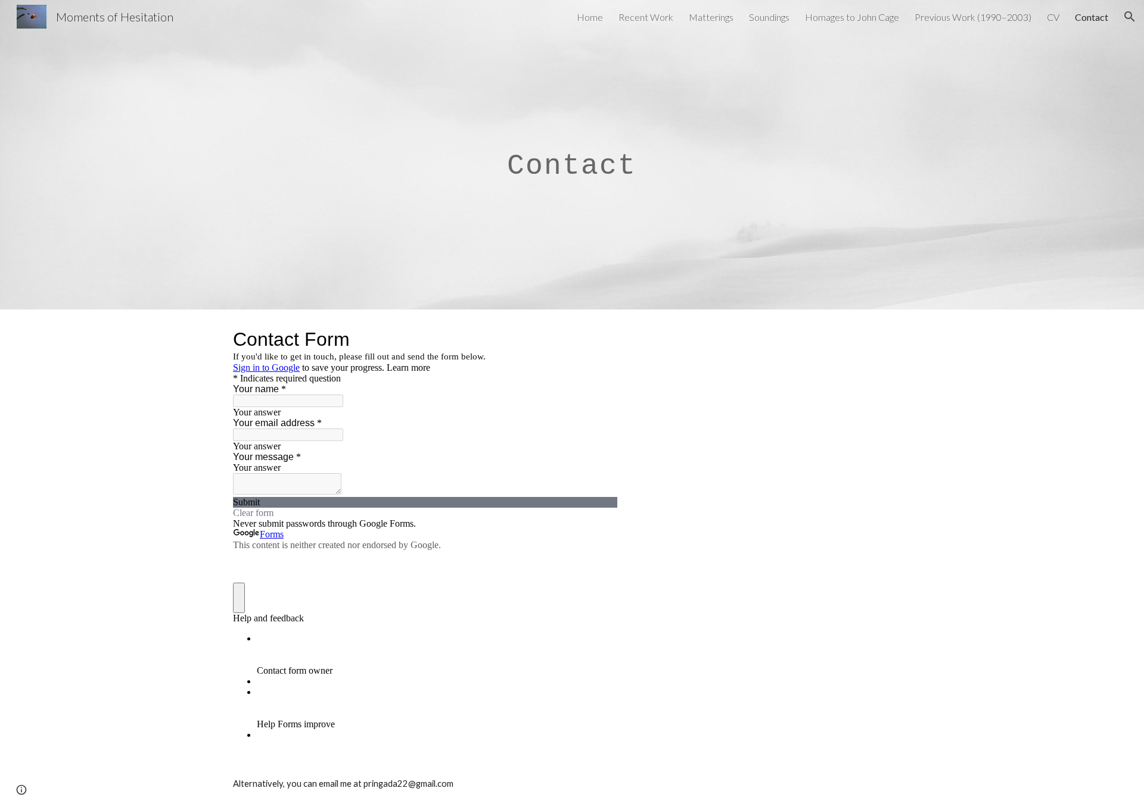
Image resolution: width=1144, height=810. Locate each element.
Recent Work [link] (645, 17)
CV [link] (1053, 17)
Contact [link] (1091, 17)
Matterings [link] (711, 17)
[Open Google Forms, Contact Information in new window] (599, 339)
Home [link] (590, 17)
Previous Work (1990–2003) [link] (973, 17)
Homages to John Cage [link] (852, 17)
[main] (572, 154)
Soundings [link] (769, 17)
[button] (1129, 16)
